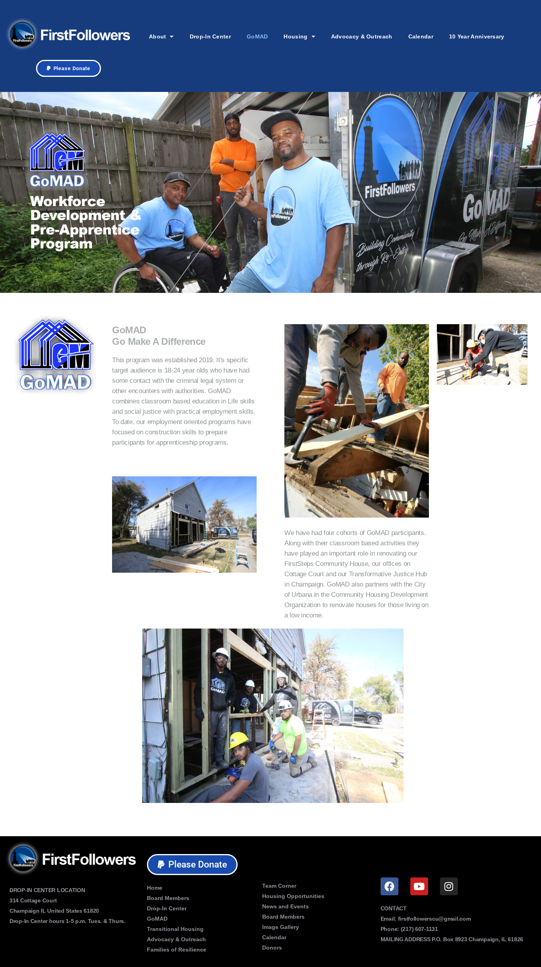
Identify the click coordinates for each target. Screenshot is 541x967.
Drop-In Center (210, 36)
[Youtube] (419, 886)
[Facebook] (389, 886)
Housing (295, 36)
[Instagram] (449, 886)
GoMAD (257, 36)
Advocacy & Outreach (361, 36)
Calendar (420, 36)
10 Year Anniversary (477, 36)
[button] (68, 68)
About (157, 36)
